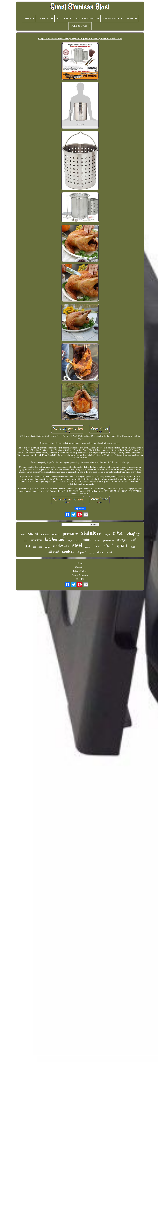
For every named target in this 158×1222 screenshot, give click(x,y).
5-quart (81, 552)
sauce (25, 541)
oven (133, 546)
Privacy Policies (80, 571)
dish (134, 540)
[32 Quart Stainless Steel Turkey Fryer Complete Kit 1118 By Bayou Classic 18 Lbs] (80, 61)
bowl (109, 552)
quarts (56, 534)
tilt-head (45, 534)
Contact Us (80, 567)
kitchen (97, 540)
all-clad (53, 552)
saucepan (37, 547)
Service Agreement (80, 575)
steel (77, 545)
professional (108, 540)
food (23, 534)
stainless (91, 533)
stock (109, 545)
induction (36, 540)
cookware (61, 545)
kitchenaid (54, 539)
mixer (118, 533)
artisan (77, 541)
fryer (97, 546)
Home (80, 563)
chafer (107, 534)
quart (122, 545)
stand (33, 533)
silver (100, 552)
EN (77, 579)
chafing (133, 534)
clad (27, 546)
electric (91, 553)
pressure (70, 533)
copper (87, 547)
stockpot (122, 540)
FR (82, 579)
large (70, 540)
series (47, 547)
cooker (68, 551)
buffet (87, 540)
